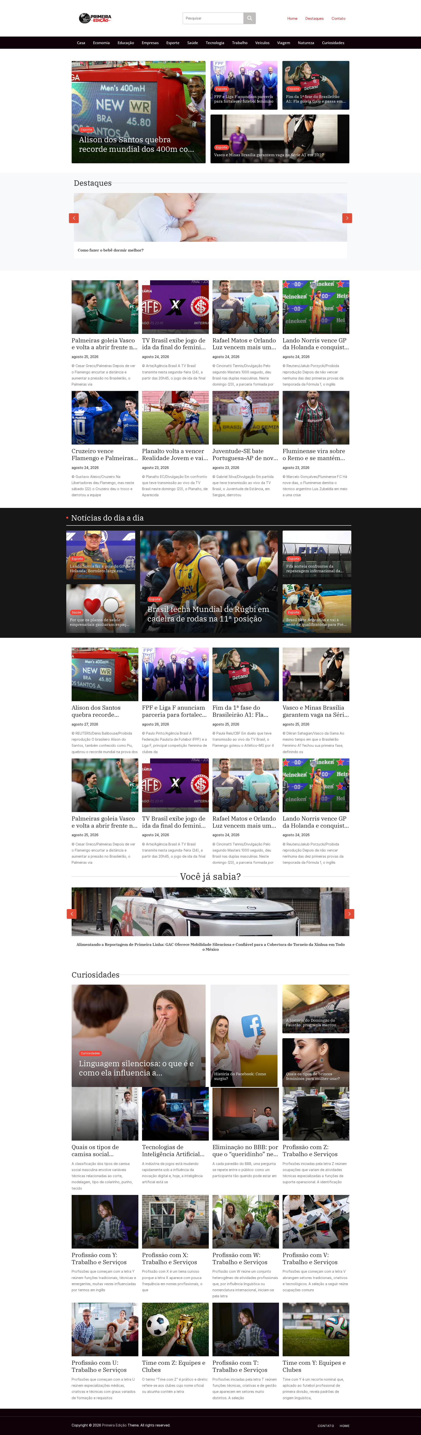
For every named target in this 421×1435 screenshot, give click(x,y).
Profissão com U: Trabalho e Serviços (99, 1366)
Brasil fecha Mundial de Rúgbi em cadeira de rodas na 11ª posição (208, 613)
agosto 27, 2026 (85, 724)
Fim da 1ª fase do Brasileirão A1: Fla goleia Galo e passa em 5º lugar (314, 99)
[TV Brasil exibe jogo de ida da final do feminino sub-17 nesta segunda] (175, 307)
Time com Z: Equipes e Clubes (173, 1366)
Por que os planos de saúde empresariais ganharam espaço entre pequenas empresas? (99, 622)
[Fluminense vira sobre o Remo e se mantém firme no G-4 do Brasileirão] (316, 418)
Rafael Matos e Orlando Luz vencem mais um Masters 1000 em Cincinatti (244, 344)
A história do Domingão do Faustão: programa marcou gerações (311, 1022)
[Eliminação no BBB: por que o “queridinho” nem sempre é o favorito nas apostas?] (245, 1114)
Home (292, 18)
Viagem (283, 42)
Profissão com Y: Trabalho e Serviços (99, 1258)
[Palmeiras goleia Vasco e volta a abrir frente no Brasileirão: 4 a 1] (105, 307)
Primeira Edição (114, 1425)
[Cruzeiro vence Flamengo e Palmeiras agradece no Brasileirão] (105, 418)
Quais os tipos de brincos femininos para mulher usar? (313, 1076)
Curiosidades (333, 42)
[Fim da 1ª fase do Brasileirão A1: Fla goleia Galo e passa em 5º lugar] (245, 674)
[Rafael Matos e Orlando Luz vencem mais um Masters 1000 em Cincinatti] (245, 307)
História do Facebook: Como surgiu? (240, 1076)
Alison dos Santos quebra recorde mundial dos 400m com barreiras (137, 144)
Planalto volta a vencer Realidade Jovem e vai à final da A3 (175, 454)
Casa (81, 42)
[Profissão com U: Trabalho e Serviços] (105, 1329)
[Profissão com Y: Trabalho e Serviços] (105, 1222)
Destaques (314, 18)
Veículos (262, 42)
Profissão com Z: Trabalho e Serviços (310, 1151)
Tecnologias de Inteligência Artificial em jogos (171, 1151)
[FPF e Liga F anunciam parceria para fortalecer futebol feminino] (175, 674)
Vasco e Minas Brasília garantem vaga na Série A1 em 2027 (269, 155)
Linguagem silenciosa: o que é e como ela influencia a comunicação (136, 1068)
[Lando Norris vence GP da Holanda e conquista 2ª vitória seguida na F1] (316, 307)
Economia (101, 42)
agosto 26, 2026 (155, 724)
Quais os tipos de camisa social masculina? (95, 1151)
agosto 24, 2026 (155, 357)
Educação (126, 42)
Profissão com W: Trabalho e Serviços (240, 1258)
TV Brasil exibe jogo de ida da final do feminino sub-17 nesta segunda (175, 344)
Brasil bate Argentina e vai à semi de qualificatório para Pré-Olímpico (315, 622)
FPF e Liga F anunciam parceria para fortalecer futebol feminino (243, 99)
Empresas (150, 42)
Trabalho (240, 42)
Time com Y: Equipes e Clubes (314, 1366)
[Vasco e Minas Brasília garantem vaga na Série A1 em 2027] (316, 674)
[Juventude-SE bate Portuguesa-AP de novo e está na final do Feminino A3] (245, 418)
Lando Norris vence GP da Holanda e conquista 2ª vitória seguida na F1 (315, 344)
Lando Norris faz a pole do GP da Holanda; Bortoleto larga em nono (100, 568)
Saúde (192, 42)
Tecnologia (215, 42)
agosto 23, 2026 (155, 467)
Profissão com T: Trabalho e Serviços (240, 1366)
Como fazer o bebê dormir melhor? (111, 250)
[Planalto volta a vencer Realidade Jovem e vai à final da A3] (175, 418)
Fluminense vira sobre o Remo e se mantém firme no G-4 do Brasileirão (314, 454)
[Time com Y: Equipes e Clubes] (316, 1329)
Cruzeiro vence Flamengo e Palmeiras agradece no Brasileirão (104, 454)
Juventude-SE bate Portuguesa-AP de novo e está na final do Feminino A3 (244, 454)
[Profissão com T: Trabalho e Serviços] (245, 1329)
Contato (338, 18)
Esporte (173, 42)
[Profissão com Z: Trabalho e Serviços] (316, 1114)
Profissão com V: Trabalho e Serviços (310, 1258)
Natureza (306, 42)
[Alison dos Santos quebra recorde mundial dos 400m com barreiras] (105, 674)
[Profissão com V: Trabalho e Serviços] (316, 1222)
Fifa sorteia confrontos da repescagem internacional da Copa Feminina (313, 568)
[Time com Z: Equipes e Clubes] (175, 1329)
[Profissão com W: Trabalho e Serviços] (245, 1222)
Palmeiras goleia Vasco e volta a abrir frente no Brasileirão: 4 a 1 (104, 344)
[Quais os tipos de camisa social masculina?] (105, 1114)
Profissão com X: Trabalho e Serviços (169, 1258)
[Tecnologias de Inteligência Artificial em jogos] (175, 1114)
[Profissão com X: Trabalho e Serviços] (175, 1222)
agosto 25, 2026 (85, 357)
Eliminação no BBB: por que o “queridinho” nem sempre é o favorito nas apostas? (245, 1151)
